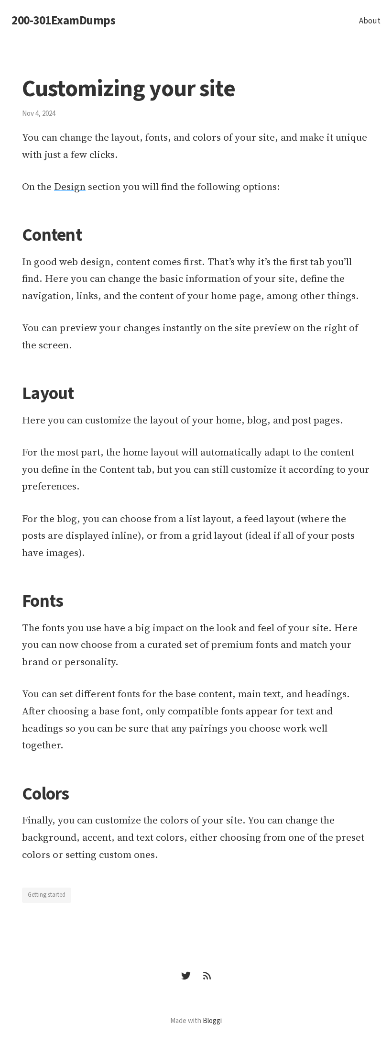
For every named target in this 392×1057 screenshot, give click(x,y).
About (370, 21)
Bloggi (212, 1021)
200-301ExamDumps (63, 21)
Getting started (46, 894)
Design (70, 186)
